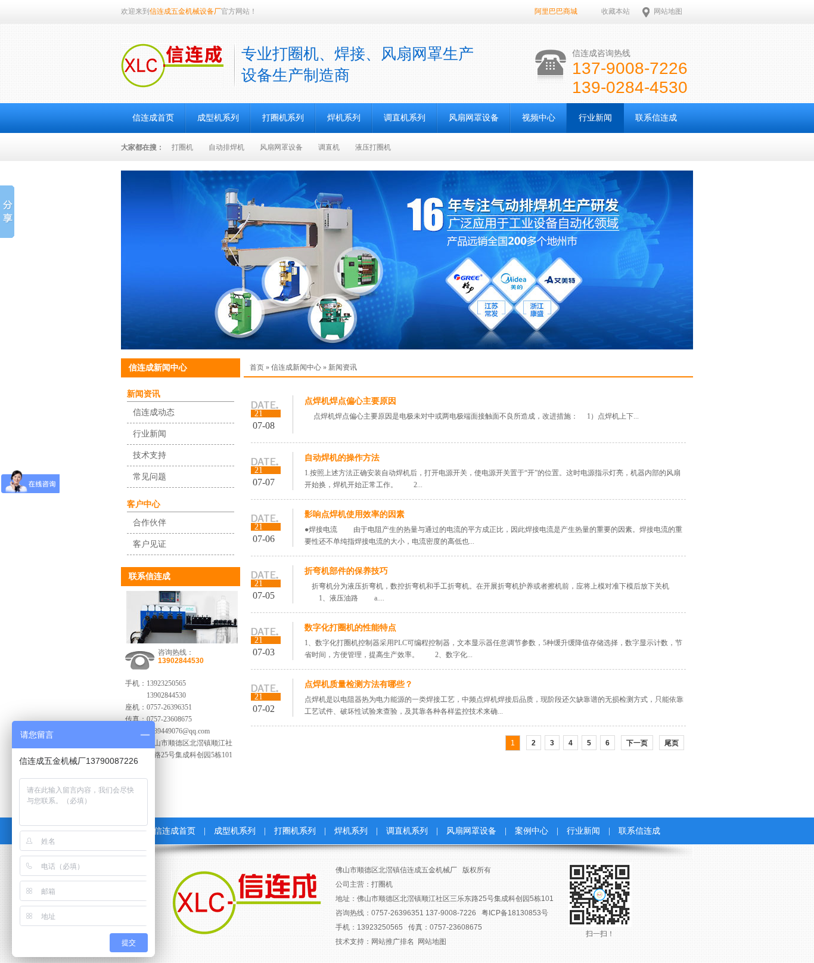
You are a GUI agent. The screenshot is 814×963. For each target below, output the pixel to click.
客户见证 (149, 544)
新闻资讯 (143, 393)
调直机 (329, 147)
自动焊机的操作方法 (342, 457)
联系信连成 (656, 117)
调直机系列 (404, 117)
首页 (257, 367)
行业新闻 (595, 117)
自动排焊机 (226, 147)
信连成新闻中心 (296, 367)
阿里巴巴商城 (556, 11)
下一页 (637, 743)
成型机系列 (218, 117)
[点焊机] (407, 347)
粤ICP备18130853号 (514, 913)
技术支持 (149, 455)
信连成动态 (154, 412)
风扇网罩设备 (474, 117)
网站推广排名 (392, 941)
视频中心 (538, 117)
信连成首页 (153, 117)
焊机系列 (344, 117)
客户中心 (143, 504)
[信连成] (172, 81)
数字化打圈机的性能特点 (350, 627)
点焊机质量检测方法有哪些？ (359, 684)
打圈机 (182, 147)
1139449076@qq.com (178, 731)
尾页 (671, 743)
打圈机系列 (283, 117)
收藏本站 (615, 11)
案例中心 (531, 830)
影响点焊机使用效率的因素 (355, 514)
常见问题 (149, 476)
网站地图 (668, 11)
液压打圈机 (373, 147)
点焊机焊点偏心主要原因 (350, 401)
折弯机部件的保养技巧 (346, 570)
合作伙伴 (149, 522)
